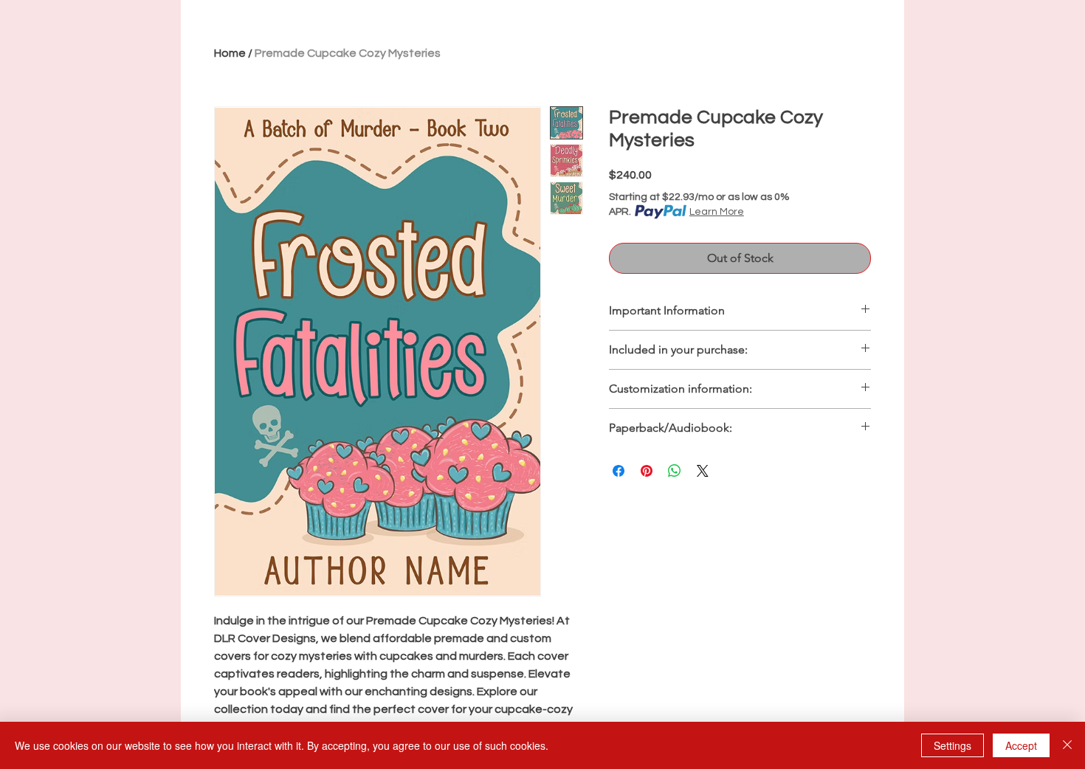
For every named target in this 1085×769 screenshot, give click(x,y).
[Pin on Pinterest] (646, 471)
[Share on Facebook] (618, 471)
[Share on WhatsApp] (674, 471)
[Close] (1067, 745)
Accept (1021, 745)
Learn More (716, 212)
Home (230, 53)
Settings (952, 745)
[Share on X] (703, 471)
